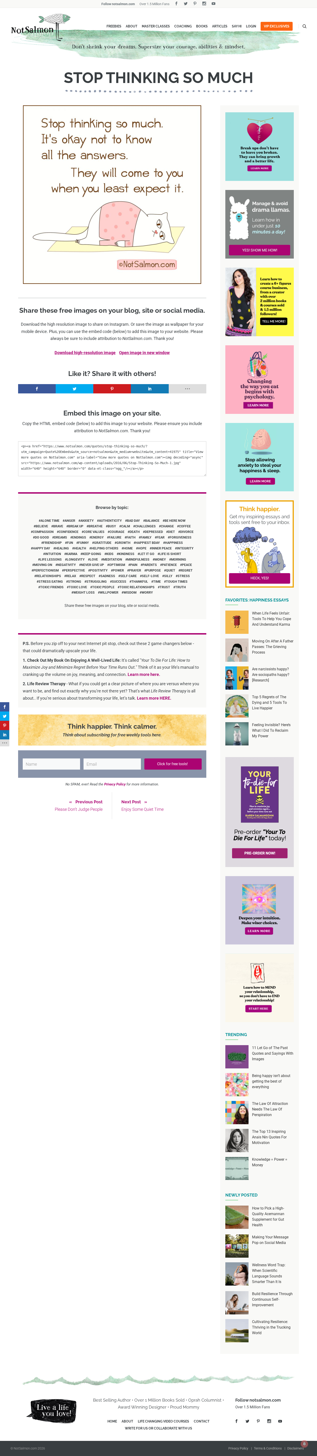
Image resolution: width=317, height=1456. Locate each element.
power (118, 570)
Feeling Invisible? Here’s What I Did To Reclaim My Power (271, 730)
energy (97, 537)
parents (149, 565)
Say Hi (237, 26)
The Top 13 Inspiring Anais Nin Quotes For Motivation (269, 1137)
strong (74, 581)
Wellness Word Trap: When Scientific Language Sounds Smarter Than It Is (268, 1273)
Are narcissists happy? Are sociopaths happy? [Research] (270, 674)
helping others (104, 548)
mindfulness (138, 559)
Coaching (183, 26)
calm (125, 526)
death (134, 532)
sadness (107, 576)
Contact (202, 1421)
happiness (174, 543)
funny (83, 543)
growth (123, 543)
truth (180, 587)
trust (165, 587)
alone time (50, 520)
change (167, 526)
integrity (185, 548)
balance (152, 520)
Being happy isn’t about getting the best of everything (271, 1081)
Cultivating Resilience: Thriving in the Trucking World (271, 1327)
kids (109, 554)
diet (171, 532)
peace (187, 565)
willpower (109, 592)
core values (94, 532)
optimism (117, 565)
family (146, 537)
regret (186, 570)
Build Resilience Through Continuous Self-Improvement (272, 1299)
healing (62, 548)
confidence (68, 532)
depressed (154, 532)
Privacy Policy (238, 1448)
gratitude (102, 543)
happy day (41, 548)
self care (128, 576)
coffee (185, 526)
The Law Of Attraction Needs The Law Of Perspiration (270, 1109)
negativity (66, 565)
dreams (60, 537)
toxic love (78, 587)
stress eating (51, 581)
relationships (48, 576)
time (157, 581)
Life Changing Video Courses (163, 1421)
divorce (187, 532)
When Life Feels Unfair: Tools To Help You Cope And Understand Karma (271, 619)
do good (42, 537)
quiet (170, 570)
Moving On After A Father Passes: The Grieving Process (272, 647)
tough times (177, 581)
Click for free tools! (173, 764)
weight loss (84, 592)
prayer (135, 570)
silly (168, 576)
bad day (133, 520)
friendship (52, 543)
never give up (92, 565)
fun (70, 543)
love (94, 559)
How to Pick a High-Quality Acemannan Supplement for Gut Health (268, 1216)
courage (117, 532)
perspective (74, 570)
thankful (139, 581)
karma (71, 554)
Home (112, 1421)
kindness (126, 554)
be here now (175, 520)
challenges (145, 526)
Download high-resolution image (85, 352)
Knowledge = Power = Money (269, 1162)
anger (70, 520)
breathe (95, 526)
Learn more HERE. (154, 698)
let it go (146, 554)
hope (142, 548)
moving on (43, 565)
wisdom (129, 592)
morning (178, 559)
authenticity (110, 520)
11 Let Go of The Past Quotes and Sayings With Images (272, 1053)
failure (115, 537)
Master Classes (156, 26)
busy (112, 526)
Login (251, 26)
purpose (153, 570)
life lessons (51, 559)
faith (131, 537)
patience (169, 565)
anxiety (87, 520)
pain (133, 565)
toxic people (103, 587)
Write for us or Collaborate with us (158, 1428)
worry (147, 592)
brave (58, 526)
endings (79, 537)
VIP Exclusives (276, 26)
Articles (219, 26)
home (128, 548)
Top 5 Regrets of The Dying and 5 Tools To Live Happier (269, 702)
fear (161, 537)
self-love (150, 576)
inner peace (162, 548)
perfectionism (46, 570)
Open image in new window (144, 352)
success (119, 581)
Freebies (114, 26)
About (131, 26)
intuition (53, 554)
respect (88, 576)
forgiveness (180, 537)
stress (184, 576)
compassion (43, 532)
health (80, 548)
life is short (170, 554)
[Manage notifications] (304, 1444)
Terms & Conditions (268, 1448)
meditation (112, 559)
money (160, 559)
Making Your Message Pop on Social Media (270, 1240)
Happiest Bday (148, 543)
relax (71, 576)
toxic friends (52, 587)
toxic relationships (137, 587)
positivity (99, 570)
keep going (91, 554)
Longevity (76, 559)
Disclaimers (295, 1448)
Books (202, 26)
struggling (96, 581)
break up (75, 526)
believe (42, 526)
